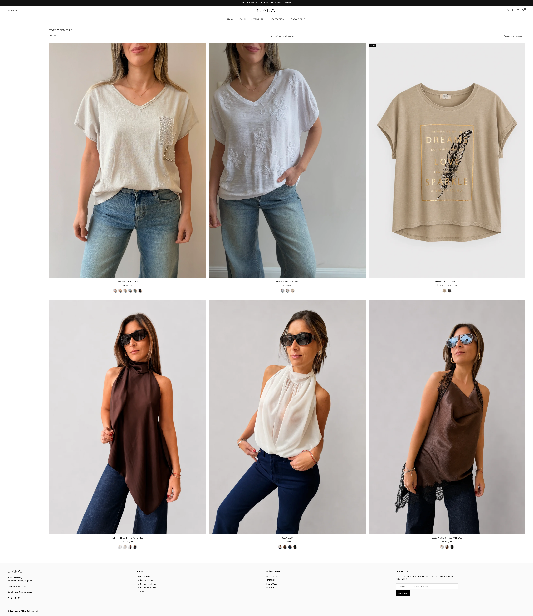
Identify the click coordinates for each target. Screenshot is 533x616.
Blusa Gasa (287, 538)
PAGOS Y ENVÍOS (273, 576)
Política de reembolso (146, 584)
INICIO (230, 19)
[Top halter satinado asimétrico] (127, 417)
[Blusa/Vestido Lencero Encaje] (447, 417)
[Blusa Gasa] (287, 417)
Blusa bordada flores (287, 281)
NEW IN (242, 19)
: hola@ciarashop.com (24, 592)
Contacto (141, 592)
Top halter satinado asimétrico (127, 538)
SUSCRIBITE (403, 593)
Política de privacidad (146, 588)
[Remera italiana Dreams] (447, 160)
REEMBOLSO (272, 584)
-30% (372, 45)
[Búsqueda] (507, 10)
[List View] (55, 36)
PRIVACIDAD (271, 588)
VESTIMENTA (257, 19)
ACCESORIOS (277, 19)
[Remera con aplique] (127, 160)
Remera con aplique (128, 281)
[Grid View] (51, 36)
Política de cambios (145, 580)
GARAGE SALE (298, 19)
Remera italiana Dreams (447, 281)
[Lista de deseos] (517, 10)
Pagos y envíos (143, 576)
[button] (522, 10)
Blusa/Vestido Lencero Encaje (447, 538)
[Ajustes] (512, 10)
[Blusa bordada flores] (287, 160)
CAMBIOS (270, 580)
